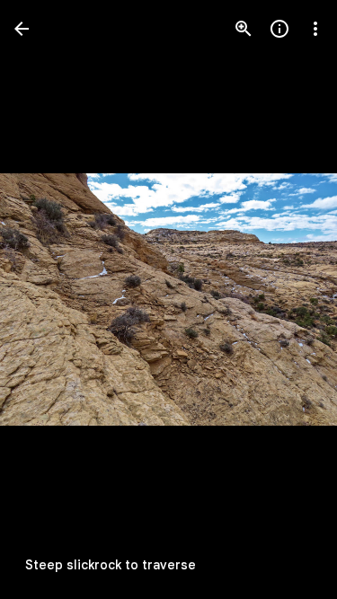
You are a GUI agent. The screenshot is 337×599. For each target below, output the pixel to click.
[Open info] (279, 29)
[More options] (315, 29)
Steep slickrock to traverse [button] (110, 565)
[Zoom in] (244, 29)
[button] (50, 300)
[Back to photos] (21, 28)
